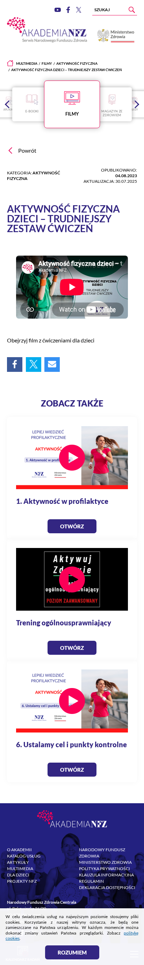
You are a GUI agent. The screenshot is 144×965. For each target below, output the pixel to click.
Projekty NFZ (22, 881)
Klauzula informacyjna (106, 874)
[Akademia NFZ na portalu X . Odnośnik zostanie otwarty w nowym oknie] (78, 9)
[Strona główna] (10, 63)
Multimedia (26, 63)
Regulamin (91, 881)
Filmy (47, 63)
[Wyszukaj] (132, 9)
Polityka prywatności (104, 868)
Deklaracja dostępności (107, 887)
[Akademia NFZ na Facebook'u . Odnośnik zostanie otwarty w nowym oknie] (68, 10)
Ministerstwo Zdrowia (105, 862)
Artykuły (18, 862)
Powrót (27, 150)
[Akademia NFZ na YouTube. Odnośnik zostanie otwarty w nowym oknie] (58, 10)
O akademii (19, 849)
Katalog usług (24, 856)
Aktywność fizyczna (77, 63)
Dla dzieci (18, 874)
